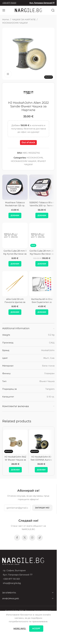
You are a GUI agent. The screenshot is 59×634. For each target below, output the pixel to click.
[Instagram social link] (32, 538)
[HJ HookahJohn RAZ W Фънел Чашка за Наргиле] (15, 442)
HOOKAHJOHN (35, 157)
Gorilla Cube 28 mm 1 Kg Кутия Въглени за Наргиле (14, 253)
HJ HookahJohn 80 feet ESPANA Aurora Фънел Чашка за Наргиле (41, 461)
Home (5, 19)
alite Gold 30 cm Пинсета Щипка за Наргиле (15, 302)
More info (19, 628)
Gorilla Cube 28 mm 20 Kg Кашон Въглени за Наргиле (41, 253)
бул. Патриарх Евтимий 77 (41, 3)
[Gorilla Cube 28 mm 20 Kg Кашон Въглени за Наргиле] (42, 235)
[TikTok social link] (40, 538)
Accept (36, 628)
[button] (14, 215)
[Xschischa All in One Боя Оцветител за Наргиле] (42, 283)
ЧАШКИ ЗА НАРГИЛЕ (24, 19)
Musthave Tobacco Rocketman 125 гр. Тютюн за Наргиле (15, 205)
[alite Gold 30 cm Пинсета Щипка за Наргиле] (15, 283)
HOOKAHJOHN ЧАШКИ (15, 22)
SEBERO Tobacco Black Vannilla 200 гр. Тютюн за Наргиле (41, 205)
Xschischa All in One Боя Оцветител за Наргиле (41, 302)
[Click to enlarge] (8, 74)
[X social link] (25, 538)
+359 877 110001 (9, 3)
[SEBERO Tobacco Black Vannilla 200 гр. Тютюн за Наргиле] (42, 187)
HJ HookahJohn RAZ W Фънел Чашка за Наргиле (15, 459)
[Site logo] (28, 10)
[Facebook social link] (17, 538)
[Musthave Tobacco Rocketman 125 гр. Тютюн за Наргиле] (15, 187)
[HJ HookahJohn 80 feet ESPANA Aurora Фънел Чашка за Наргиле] (41, 442)
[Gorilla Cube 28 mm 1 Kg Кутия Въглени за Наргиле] (15, 235)
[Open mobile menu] (4, 10)
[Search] (53, 10)
